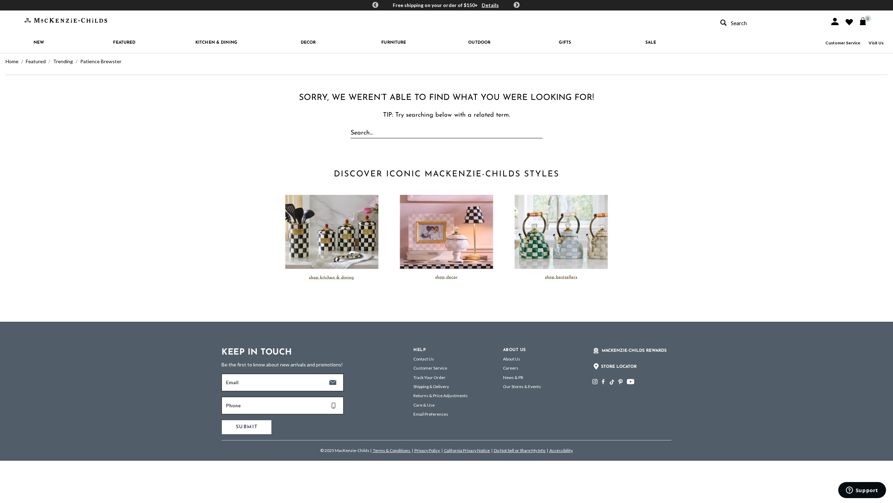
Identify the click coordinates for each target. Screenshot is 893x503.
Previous (375, 5)
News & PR (513, 377)
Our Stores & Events (522, 386)
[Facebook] (603, 381)
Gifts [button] (565, 43)
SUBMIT (246, 427)
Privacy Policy (427, 450)
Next (516, 5)
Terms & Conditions (391, 450)
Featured (36, 61)
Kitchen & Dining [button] (216, 43)
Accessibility (561, 450)
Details (490, 5)
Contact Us (423, 359)
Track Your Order (429, 377)
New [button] (38, 43)
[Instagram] (595, 381)
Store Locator (619, 367)
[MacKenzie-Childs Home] (66, 20)
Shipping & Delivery (431, 386)
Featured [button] (124, 43)
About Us (511, 359)
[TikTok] (611, 382)
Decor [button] (308, 43)
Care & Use (424, 405)
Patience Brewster (100, 61)
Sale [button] (650, 43)
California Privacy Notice (466, 450)
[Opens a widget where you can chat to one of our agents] (862, 491)
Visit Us (876, 42)
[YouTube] (630, 381)
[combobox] (768, 23)
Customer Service (842, 42)
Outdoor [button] (479, 43)
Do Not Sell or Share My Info (519, 450)
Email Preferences (430, 414)
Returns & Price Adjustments (440, 395)
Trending (63, 61)
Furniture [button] (393, 43)
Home (12, 61)
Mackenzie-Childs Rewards (634, 351)
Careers (510, 368)
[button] (835, 21)
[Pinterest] (620, 381)
